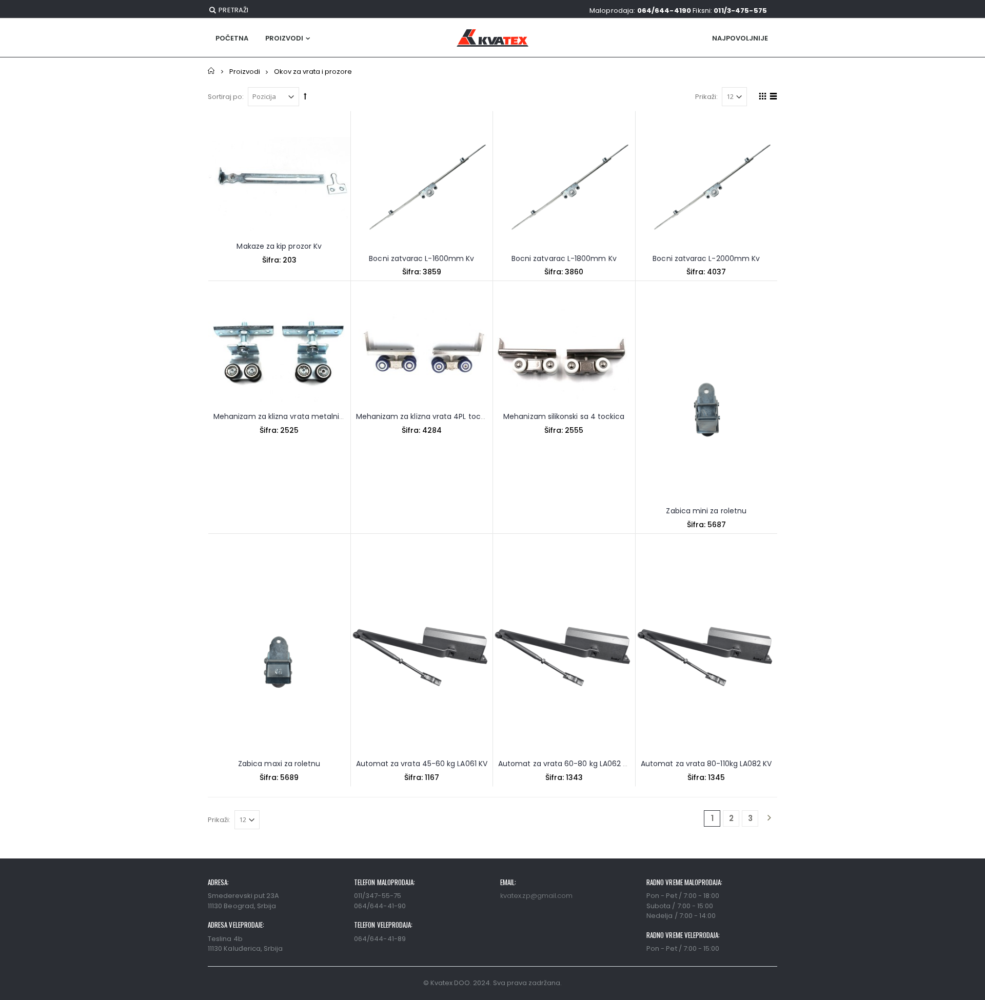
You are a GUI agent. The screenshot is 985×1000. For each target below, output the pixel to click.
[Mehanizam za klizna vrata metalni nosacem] (279, 354)
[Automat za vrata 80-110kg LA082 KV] (707, 654)
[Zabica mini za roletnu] (707, 401)
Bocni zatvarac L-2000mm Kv (706, 258)
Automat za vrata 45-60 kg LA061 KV (421, 763)
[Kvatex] (492, 38)
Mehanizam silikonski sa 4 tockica (563, 416)
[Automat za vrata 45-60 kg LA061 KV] (422, 654)
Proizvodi (284, 38)
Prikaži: (706, 97)
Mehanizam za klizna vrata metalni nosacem (294, 416)
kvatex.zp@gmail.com (536, 896)
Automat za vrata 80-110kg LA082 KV (706, 763)
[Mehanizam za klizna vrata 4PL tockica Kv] (422, 354)
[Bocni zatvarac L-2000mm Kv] (707, 190)
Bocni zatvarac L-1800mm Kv (564, 258)
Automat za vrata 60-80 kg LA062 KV (565, 763)
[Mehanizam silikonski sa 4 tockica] (564, 354)
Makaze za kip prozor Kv (279, 246)
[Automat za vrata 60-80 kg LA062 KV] (564, 654)
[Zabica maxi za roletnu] (279, 654)
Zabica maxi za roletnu (279, 763)
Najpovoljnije (740, 38)
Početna (211, 71)
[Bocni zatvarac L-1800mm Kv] (564, 190)
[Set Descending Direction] (305, 96)
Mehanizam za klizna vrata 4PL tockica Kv (431, 416)
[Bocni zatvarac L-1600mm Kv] (422, 190)
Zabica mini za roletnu (706, 511)
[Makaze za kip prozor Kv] (279, 184)
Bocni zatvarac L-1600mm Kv (421, 258)
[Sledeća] (769, 818)
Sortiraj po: (226, 97)
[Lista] (772, 98)
